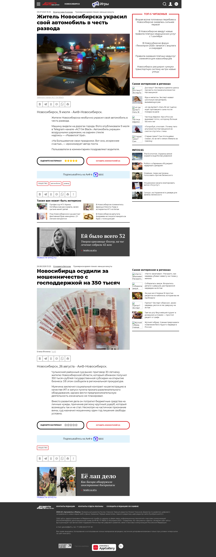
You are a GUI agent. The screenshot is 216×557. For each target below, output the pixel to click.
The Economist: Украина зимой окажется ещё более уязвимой (158, 155)
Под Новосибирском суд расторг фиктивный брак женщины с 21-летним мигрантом (65, 216)
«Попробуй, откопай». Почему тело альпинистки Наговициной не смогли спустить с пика (161, 128)
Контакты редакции (65, 506)
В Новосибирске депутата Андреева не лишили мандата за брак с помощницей (111, 216)
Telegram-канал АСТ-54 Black (50, 97)
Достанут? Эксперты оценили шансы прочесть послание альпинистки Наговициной (162, 90)
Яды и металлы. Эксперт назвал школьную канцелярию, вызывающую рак (159, 99)
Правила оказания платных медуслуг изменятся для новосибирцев (155, 57)
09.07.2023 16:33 (44, 12)
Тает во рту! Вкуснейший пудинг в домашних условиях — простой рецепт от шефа (160, 314)
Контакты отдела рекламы (90, 506)
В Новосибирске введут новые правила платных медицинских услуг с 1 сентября (155, 34)
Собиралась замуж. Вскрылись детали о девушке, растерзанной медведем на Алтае (160, 285)
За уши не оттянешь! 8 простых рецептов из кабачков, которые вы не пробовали (162, 295)
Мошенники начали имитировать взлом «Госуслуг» (159, 184)
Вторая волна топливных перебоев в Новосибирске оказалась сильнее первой (155, 22)
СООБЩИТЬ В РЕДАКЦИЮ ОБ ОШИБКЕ (123, 506)
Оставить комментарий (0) (108, 161)
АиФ (54, 351)
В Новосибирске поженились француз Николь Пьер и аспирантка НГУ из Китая (109, 206)
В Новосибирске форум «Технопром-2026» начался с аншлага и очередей (156, 45)
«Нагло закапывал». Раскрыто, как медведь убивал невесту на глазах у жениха (161, 276)
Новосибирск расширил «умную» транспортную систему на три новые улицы (155, 69)
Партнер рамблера (82, 546)
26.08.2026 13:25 (44, 266)
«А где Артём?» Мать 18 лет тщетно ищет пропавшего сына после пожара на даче (161, 109)
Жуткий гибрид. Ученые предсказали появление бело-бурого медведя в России (162, 324)
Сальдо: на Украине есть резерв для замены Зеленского (160, 194)
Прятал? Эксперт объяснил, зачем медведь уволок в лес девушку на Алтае (160, 305)
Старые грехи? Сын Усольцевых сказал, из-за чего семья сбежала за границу (161, 138)
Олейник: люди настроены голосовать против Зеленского (158, 174)
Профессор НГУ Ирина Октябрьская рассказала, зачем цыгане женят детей (64, 206)
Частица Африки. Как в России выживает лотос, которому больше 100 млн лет (161, 119)
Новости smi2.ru (46, 257)
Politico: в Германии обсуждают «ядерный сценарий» (158, 165)
